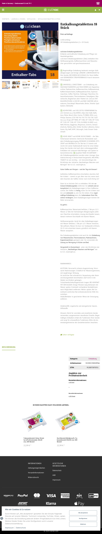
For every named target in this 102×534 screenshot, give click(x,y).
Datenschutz (56, 470)
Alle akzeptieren (83, 513)
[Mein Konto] (95, 10)
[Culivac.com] (51, 10)
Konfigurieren (83, 518)
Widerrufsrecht (33, 477)
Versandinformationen (36, 473)
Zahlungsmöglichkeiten (36, 468)
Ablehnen (83, 524)
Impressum (56, 480)
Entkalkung (93, 359)
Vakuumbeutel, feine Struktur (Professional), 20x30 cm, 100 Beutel (34, 440)
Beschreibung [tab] (8, 347)
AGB (53, 475)
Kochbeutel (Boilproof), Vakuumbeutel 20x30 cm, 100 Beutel (67, 440)
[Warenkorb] (98, 10)
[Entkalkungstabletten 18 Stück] (30, 50)
